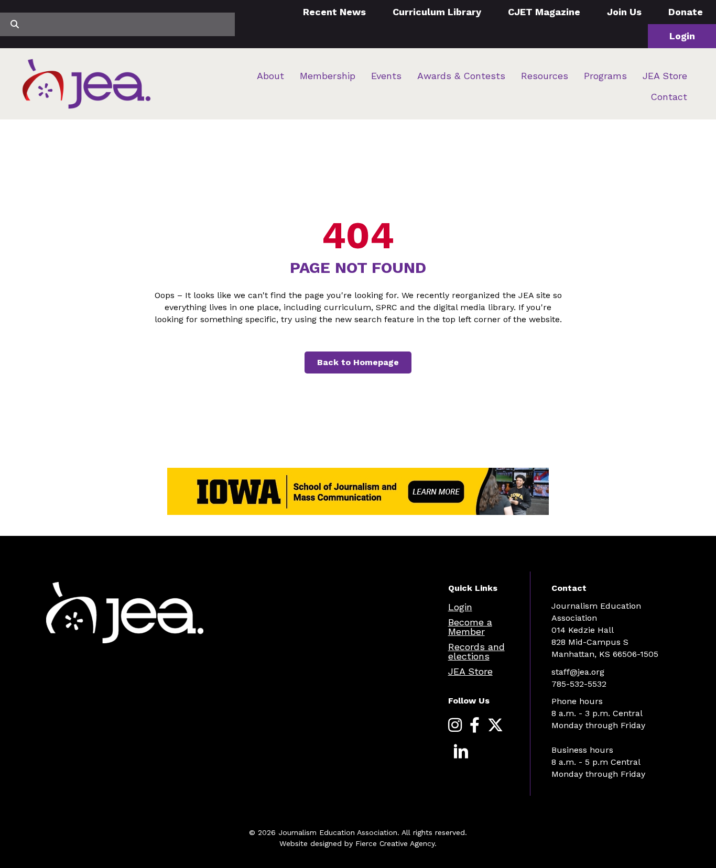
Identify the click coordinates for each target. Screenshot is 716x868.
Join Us (624, 11)
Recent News (334, 11)
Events (386, 75)
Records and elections (476, 651)
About (270, 75)
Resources (544, 75)
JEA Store (665, 75)
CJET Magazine (544, 11)
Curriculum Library (437, 11)
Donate (685, 11)
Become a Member (470, 627)
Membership (327, 75)
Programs (605, 75)
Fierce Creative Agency (395, 843)
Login (682, 35)
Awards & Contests (461, 75)
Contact (668, 96)
